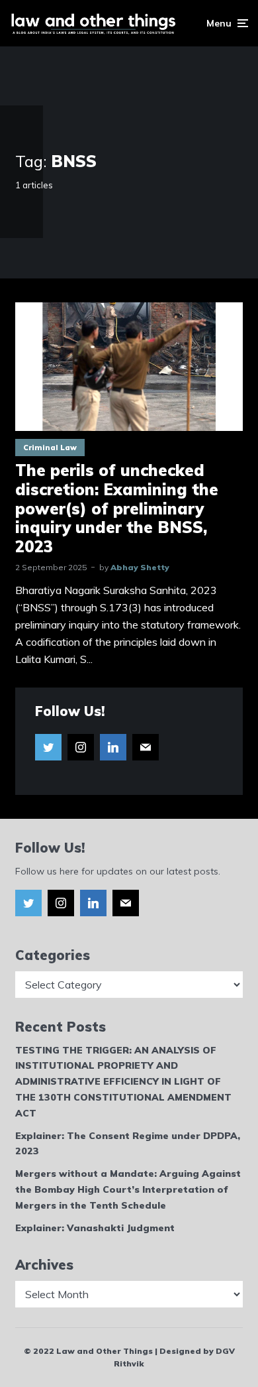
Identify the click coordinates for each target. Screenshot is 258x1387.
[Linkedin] (113, 747)
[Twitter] (48, 747)
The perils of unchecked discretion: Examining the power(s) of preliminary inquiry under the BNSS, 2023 (116, 508)
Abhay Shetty (139, 567)
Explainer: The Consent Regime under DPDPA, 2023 (127, 1144)
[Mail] (145, 747)
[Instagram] (80, 747)
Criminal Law (50, 447)
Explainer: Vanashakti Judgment (95, 1228)
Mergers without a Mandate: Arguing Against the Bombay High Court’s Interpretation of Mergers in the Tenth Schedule (128, 1189)
